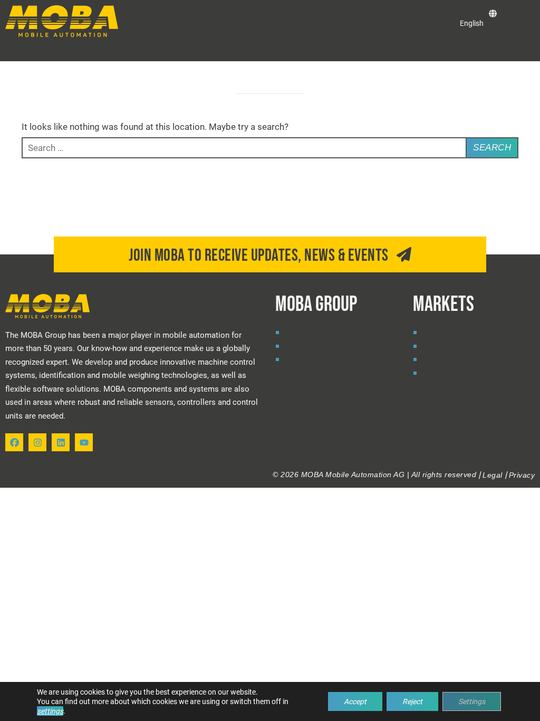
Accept (355, 701)
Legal (493, 475)
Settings (471, 701)
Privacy (522, 475)
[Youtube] (84, 442)
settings (50, 711)
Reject (412, 701)
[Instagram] (37, 442)
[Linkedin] (61, 442)
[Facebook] (14, 442)
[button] (9, 51)
